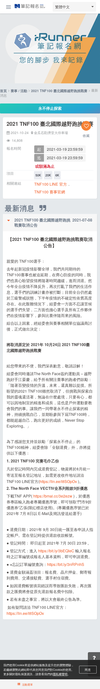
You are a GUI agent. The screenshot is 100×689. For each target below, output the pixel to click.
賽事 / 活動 (19, 90)
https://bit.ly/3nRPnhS (65, 564)
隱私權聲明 (60, 674)
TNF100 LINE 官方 (50, 184)
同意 (88, 669)
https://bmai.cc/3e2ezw (52, 496)
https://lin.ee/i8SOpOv (58, 481)
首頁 (3, 90)
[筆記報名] (30, 6)
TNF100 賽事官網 (49, 192)
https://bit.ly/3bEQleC (56, 551)
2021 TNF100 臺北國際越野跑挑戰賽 (59, 90)
